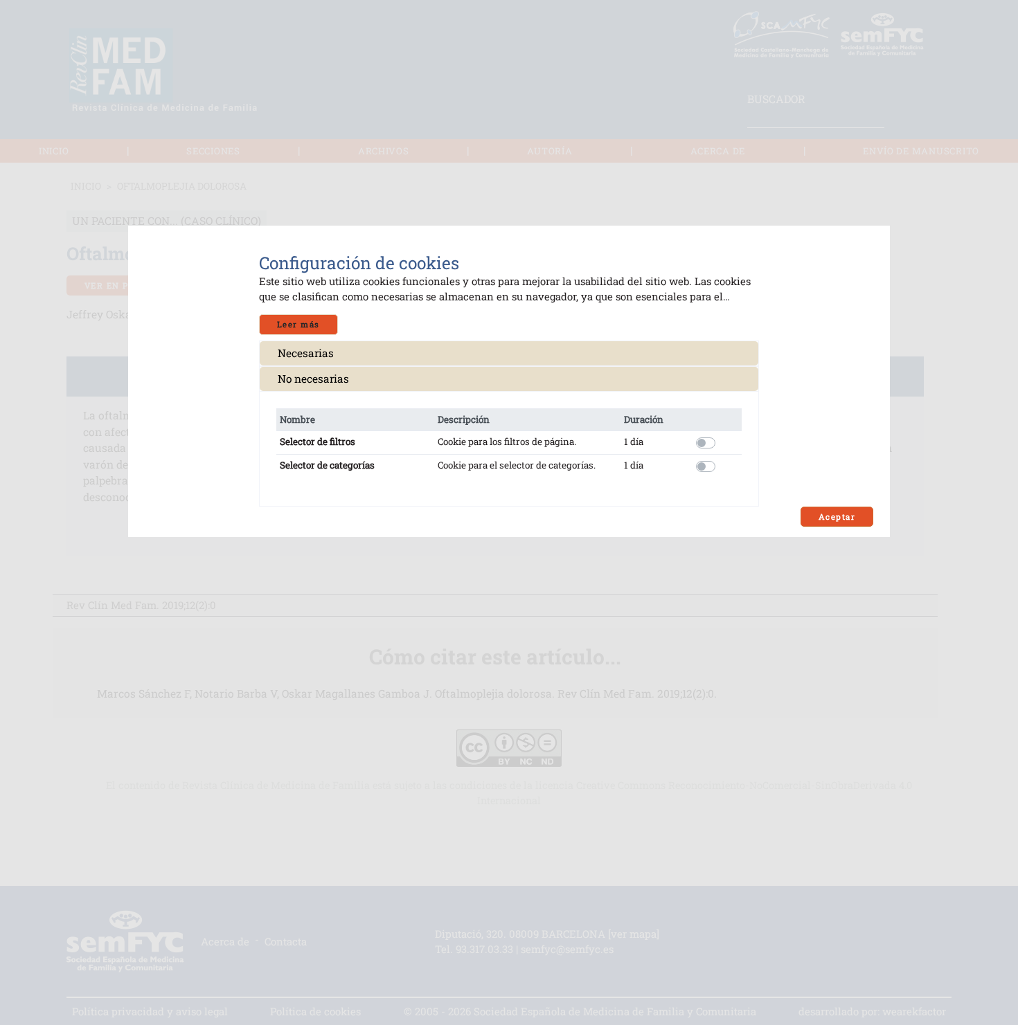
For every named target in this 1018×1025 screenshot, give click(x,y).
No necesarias (313, 378)
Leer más (298, 324)
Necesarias (306, 353)
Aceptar (837, 516)
